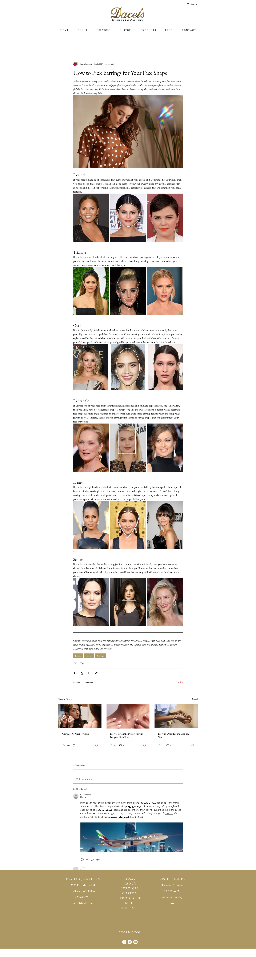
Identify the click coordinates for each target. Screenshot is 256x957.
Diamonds (156, 43)
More (180, 43)
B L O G (130, 903)
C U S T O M (129, 893)
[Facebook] (124, 942)
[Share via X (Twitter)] (81, 673)
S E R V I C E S (129, 888)
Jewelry (78, 655)
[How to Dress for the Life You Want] (176, 716)
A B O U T (130, 883)
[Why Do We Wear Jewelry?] (79, 716)
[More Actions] (181, 796)
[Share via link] (96, 673)
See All (195, 698)
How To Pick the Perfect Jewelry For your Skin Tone (126, 735)
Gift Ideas (125, 43)
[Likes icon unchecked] (82, 860)
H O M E (129, 878)
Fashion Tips (78, 43)
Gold (169, 43)
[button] (193, 44)
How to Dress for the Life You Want (173, 735)
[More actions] (181, 64)
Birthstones (95, 43)
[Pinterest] (130, 942)
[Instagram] (135, 942)
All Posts (62, 43)
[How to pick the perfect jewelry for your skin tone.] (128, 716)
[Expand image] (91, 218)
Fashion (89, 655)
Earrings (100, 655)
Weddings (140, 43)
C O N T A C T (130, 908)
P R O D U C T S (130, 898)
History (110, 43)
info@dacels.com (83, 903)
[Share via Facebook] (74, 673)
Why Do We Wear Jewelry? (75, 733)
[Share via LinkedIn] (89, 673)
